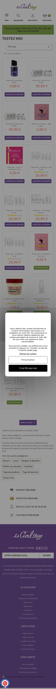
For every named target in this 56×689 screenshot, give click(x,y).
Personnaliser (28, 360)
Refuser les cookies (28, 354)
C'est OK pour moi (28, 368)
